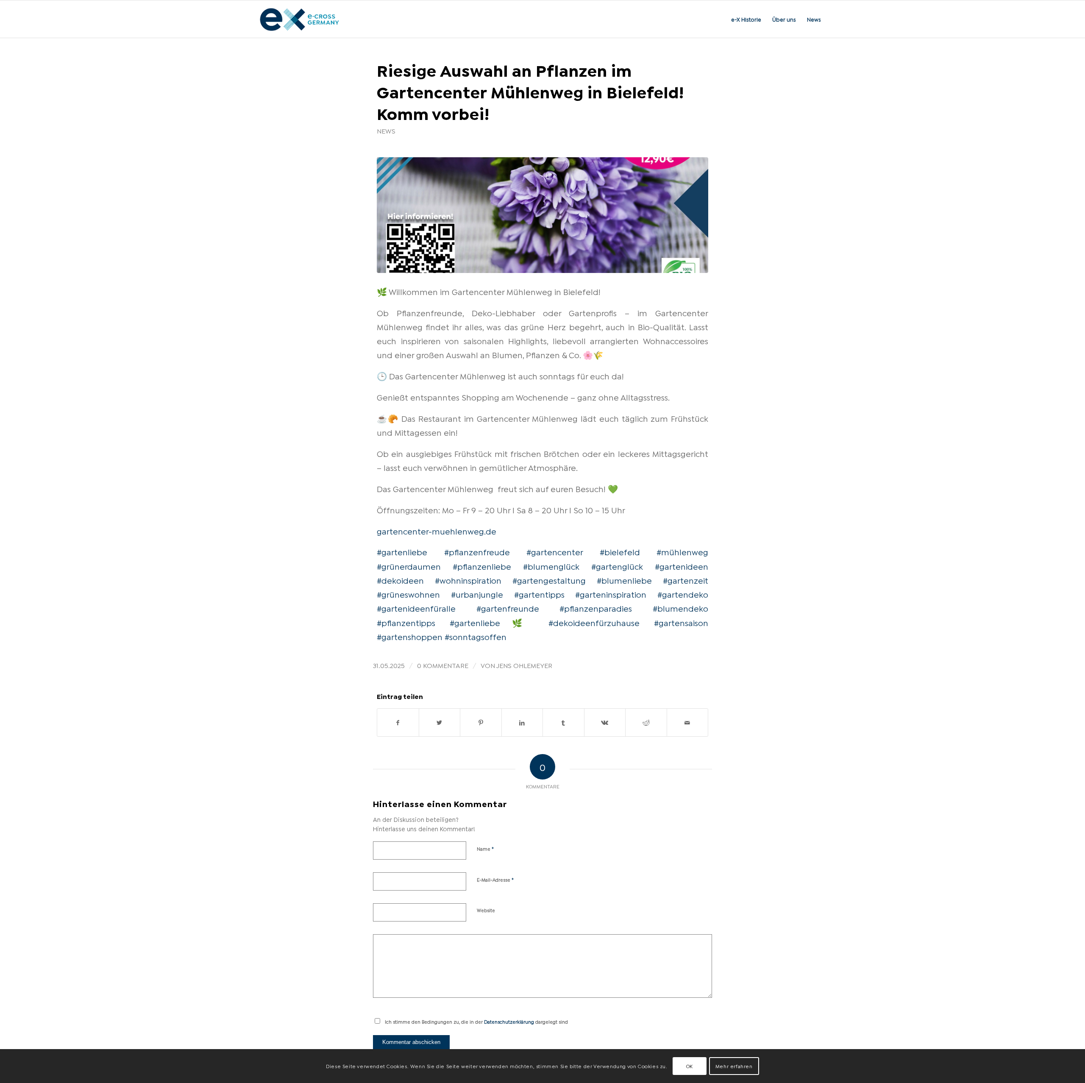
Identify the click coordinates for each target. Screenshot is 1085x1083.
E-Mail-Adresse (495, 879)
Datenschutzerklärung (509, 1022)
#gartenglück (617, 566)
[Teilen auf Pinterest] (480, 722)
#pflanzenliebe (482, 566)
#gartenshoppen (409, 636)
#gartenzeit (685, 580)
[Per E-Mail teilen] (687, 722)
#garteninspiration (610, 594)
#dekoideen (400, 580)
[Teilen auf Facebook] (398, 722)
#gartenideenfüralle (416, 608)
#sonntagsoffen (475, 636)
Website (486, 910)
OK (689, 1066)
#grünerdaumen (409, 566)
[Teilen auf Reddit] (646, 722)
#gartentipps (539, 594)
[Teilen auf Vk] (605, 722)
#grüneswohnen (408, 594)
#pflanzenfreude (477, 551)
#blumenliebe (624, 580)
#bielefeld (620, 551)
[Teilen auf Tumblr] (563, 722)
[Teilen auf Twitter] (439, 722)
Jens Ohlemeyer (524, 665)
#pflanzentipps (406, 622)
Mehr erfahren (734, 1066)
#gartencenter (554, 551)
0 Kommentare (442, 665)
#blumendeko (680, 608)
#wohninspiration (468, 580)
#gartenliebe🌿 (492, 622)
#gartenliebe (402, 551)
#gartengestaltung (549, 580)
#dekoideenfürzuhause (594, 622)
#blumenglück (551, 566)
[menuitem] (746, 19)
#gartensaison (681, 622)
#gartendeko (682, 594)
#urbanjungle (477, 594)
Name (485, 848)
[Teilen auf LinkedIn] (522, 722)
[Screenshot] (542, 215)
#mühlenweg (682, 551)
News (386, 130)
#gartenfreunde (507, 608)
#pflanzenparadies (595, 608)
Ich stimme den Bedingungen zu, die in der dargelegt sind (476, 1022)
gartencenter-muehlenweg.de (436, 531)
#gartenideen (681, 566)
